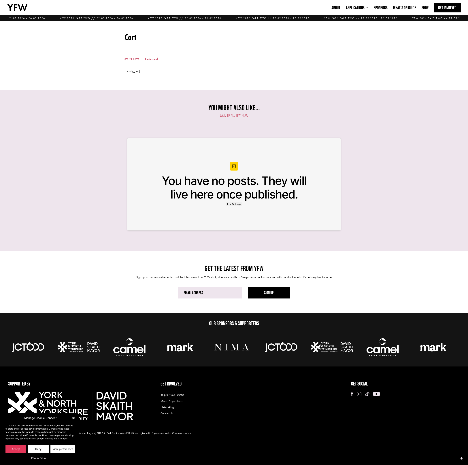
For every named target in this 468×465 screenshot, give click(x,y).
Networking (167, 407)
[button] (73, 418)
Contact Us (167, 413)
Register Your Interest (172, 394)
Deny (38, 449)
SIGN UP (268, 292)
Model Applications (171, 401)
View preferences (62, 449)
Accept (16, 449)
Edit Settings (234, 204)
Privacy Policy (38, 458)
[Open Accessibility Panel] (461, 458)
